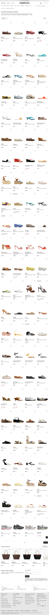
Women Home (3, 8)
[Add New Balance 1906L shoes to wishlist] (47, 518)
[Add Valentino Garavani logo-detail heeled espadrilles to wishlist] (11, 496)
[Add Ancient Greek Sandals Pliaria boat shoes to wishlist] (47, 108)
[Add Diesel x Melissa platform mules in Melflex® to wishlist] (23, 216)
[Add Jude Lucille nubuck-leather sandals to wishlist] (11, 151)
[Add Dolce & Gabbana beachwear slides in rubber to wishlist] (47, 87)
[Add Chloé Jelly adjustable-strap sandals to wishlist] (23, 324)
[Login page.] (43, 3)
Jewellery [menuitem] (26, 5)
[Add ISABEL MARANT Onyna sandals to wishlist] (47, 432)
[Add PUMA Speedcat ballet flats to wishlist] (11, 411)
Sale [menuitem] (2, 5)
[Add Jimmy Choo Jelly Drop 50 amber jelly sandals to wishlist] (35, 66)
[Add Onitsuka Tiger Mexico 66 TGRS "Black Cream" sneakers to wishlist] (47, 389)
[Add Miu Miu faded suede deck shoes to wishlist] (11, 130)
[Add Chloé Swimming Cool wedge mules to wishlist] (35, 23)
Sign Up (27, 576)
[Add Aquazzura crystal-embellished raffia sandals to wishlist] (47, 496)
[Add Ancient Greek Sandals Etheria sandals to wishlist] (35, 151)
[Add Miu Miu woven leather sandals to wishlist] (35, 411)
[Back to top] (47, 537)
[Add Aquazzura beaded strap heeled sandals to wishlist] (47, 281)
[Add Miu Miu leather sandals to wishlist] (11, 259)
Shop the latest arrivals (26, 0)
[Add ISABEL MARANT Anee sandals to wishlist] (11, 389)
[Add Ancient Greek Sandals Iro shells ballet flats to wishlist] (47, 151)
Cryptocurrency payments (5, 603)
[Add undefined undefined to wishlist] (10, 549)
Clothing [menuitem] (11, 5)
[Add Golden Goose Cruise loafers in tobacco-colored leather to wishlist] (23, 367)
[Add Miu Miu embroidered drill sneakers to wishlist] (11, 475)
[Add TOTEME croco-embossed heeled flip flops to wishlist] (11, 216)
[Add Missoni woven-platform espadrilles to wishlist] (35, 475)
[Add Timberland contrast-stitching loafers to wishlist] (11, 367)
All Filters (3, 18)
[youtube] (45, 606)
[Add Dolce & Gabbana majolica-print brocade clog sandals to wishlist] (11, 238)
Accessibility (17, 610)
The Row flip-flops (24, 14)
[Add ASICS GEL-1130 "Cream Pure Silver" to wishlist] (35, 518)
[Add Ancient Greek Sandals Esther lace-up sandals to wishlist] (35, 346)
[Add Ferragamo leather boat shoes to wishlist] (23, 130)
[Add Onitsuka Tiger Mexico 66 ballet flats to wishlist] (11, 87)
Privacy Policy (41, 579)
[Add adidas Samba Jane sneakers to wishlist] (23, 87)
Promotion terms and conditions (6, 605)
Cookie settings (34, 610)
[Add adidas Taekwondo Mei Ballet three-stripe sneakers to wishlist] (35, 324)
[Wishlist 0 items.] (45, 3)
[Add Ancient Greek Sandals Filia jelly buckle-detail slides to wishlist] (23, 108)
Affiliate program (27, 595)
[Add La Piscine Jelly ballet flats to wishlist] (35, 216)
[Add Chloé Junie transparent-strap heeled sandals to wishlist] (47, 303)
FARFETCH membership (29, 597)
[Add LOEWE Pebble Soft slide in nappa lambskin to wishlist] (23, 303)
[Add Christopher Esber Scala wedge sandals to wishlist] (11, 45)
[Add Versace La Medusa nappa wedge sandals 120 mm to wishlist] (11, 173)
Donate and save (27, 603)
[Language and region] (40, 3)
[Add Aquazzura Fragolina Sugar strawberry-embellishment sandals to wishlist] (35, 496)
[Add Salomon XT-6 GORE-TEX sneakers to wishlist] (23, 518)
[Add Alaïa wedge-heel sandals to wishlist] (23, 151)
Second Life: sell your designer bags (42, 598)
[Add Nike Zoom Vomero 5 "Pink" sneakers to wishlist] (11, 518)
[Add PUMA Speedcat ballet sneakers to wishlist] (35, 389)
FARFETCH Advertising (17, 603)
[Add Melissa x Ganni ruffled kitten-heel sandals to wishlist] (35, 108)
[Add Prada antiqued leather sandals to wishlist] (47, 411)
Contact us (3, 595)
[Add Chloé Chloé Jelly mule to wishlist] (35, 45)
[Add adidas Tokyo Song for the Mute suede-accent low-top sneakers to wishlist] (47, 66)
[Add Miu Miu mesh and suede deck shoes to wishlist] (35, 130)
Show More (45, 546)
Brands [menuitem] (8, 5)
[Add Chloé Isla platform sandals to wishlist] (23, 173)
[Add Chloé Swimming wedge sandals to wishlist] (11, 324)
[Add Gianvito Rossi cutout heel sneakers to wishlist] (35, 194)
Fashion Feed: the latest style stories (41, 601)
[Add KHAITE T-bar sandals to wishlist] (35, 454)
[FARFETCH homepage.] (24, 3)
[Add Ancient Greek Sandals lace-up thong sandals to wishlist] (47, 346)
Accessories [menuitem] (22, 5)
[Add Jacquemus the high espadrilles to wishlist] (11, 454)
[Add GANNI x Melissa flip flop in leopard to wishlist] (11, 66)
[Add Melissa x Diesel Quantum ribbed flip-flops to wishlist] (11, 281)
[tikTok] (40, 606)
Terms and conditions (10, 610)
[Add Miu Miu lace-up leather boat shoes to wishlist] (11, 23)
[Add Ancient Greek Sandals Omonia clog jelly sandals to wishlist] (23, 259)
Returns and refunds (4, 600)
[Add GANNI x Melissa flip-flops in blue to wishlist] (47, 45)
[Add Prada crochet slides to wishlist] (35, 303)
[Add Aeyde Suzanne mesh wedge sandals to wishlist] (47, 367)
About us (14, 595)
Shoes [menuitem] (15, 5)
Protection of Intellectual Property (25, 610)
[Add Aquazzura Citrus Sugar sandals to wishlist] (23, 496)
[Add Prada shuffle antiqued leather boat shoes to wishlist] (23, 23)
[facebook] (43, 606)
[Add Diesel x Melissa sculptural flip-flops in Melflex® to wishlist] (23, 281)
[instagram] (38, 606)
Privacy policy (3, 610)
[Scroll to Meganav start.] (33, 6)
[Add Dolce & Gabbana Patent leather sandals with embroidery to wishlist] (35, 238)
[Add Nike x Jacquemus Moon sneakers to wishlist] (11, 346)
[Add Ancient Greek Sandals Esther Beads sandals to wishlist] (23, 346)
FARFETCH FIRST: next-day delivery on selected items (41, 596)
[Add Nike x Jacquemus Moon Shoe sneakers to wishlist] (47, 173)
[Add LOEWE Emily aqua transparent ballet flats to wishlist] (11, 108)
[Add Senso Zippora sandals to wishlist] (11, 432)
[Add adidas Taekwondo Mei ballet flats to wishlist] (23, 411)
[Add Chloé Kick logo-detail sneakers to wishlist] (35, 173)
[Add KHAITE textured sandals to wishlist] (23, 432)
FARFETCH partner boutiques (18, 597)
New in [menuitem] (5, 5)
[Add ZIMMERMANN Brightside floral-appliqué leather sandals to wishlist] (35, 281)
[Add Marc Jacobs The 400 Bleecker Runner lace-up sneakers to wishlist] (11, 194)
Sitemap (14, 605)
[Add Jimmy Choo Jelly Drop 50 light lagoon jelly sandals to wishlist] (23, 66)
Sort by (44, 18)
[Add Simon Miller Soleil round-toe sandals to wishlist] (47, 130)
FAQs (2, 597)
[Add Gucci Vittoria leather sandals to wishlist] (47, 194)
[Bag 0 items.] (47, 3)
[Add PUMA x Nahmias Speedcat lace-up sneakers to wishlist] (35, 87)
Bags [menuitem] (18, 5)
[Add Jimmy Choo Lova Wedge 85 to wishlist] (23, 45)
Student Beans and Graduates (30, 600)
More (31, 14)
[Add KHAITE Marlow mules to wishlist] (47, 23)
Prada (19, 14)
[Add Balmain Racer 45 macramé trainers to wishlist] (23, 194)
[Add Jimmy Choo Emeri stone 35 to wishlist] (23, 454)
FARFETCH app (15, 600)
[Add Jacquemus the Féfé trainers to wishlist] (47, 454)
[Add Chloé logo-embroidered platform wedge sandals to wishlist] (47, 475)
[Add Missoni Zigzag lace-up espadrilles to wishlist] (35, 432)
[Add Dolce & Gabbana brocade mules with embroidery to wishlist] (47, 238)
